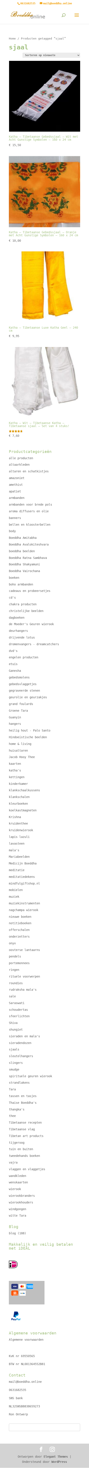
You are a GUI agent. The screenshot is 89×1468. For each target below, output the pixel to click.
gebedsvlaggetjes (23, 684)
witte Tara (17, 1215)
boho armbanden (21, 584)
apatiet (15, 491)
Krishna (15, 817)
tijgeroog (16, 1142)
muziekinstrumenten (24, 903)
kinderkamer (18, 783)
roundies (16, 983)
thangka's (16, 1109)
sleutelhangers (21, 1056)
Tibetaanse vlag (22, 1129)
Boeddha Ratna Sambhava (28, 558)
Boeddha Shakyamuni (24, 564)
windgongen (17, 1209)
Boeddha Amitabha (23, 537)
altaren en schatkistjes (29, 471)
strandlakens (19, 1082)
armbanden (16, 498)
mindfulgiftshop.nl (24, 883)
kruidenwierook (21, 830)
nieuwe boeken (20, 916)
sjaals (14, 1049)
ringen (14, 969)
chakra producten (23, 604)
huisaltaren (18, 750)
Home (12, 38)
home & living (20, 744)
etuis (13, 664)
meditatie (16, 870)
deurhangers (18, 630)
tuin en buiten (21, 1149)
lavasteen (16, 843)
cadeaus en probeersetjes (29, 591)
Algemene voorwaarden (26, 1339)
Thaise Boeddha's (23, 1102)
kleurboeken (18, 803)
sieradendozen (20, 1043)
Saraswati (16, 1003)
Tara (12, 1089)
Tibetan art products (26, 1136)
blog (12, 1233)
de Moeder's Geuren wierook (31, 624)
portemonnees (19, 963)
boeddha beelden (22, 551)
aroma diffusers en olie (29, 511)
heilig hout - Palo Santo (29, 730)
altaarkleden (19, 464)
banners (15, 518)
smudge (14, 1069)
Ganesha (15, 670)
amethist (16, 484)
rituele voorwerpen (24, 976)
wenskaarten (18, 1182)
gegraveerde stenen (24, 690)
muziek (14, 896)
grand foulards (21, 704)
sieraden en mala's (24, 1036)
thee (12, 1116)
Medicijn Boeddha (23, 863)
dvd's (13, 651)
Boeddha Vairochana (24, 571)
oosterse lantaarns (24, 950)
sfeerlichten (19, 1016)
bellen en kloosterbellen (29, 524)
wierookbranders (22, 1195)
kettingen (16, 777)
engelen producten (23, 657)
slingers (16, 1062)
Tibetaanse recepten (25, 1122)
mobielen (16, 890)
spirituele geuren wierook (30, 1076)
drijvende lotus (22, 637)
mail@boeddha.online (25, 1381)
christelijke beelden (26, 611)
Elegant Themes (56, 1456)
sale (12, 996)
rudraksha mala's (23, 989)
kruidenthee (18, 823)
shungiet (16, 1029)
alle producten (21, 458)
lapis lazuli (19, 837)
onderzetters (19, 936)
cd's (12, 597)
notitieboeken (20, 923)
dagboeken (16, 617)
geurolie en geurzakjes (28, 697)
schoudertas (18, 1009)
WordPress (59, 1461)
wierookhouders (21, 1202)
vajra (13, 1162)
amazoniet (16, 478)
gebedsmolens (19, 677)
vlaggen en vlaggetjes (27, 1169)
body (12, 531)
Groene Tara (18, 710)
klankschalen (19, 797)
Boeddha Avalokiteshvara (29, 544)
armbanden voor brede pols (30, 504)
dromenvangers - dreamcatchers (34, 644)
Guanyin (15, 717)
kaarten (15, 763)
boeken (14, 577)
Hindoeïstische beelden (28, 737)
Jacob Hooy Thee (22, 757)
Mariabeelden (19, 856)
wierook (15, 1189)
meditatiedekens (22, 876)
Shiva (13, 1023)
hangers (15, 723)
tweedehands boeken (24, 1155)
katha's (15, 770)
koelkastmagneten (23, 810)
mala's (14, 850)
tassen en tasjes (23, 1096)
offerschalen (19, 930)
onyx (12, 943)
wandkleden (17, 1176)
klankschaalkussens (24, 790)
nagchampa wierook (23, 910)
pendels (15, 956)
